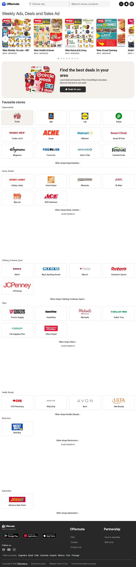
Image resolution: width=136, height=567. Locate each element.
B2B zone (109, 542)
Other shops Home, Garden (67, 210)
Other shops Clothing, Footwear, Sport (67, 299)
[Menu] (131, 4)
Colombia (44, 555)
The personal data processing (83, 563)
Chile (36, 555)
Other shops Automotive (67, 513)
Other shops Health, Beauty (67, 414)
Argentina (22, 555)
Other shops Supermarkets (67, 163)
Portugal (75, 555)
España (53, 555)
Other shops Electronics (66, 440)
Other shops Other (67, 342)
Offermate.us (22, 563)
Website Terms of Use (58, 563)
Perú (68, 555)
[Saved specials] (121, 4)
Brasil (30, 555)
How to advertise (112, 537)
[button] (126, 4)
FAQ (73, 537)
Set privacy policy (38, 563)
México (61, 555)
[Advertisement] (68, 235)
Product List (76, 547)
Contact (74, 542)
